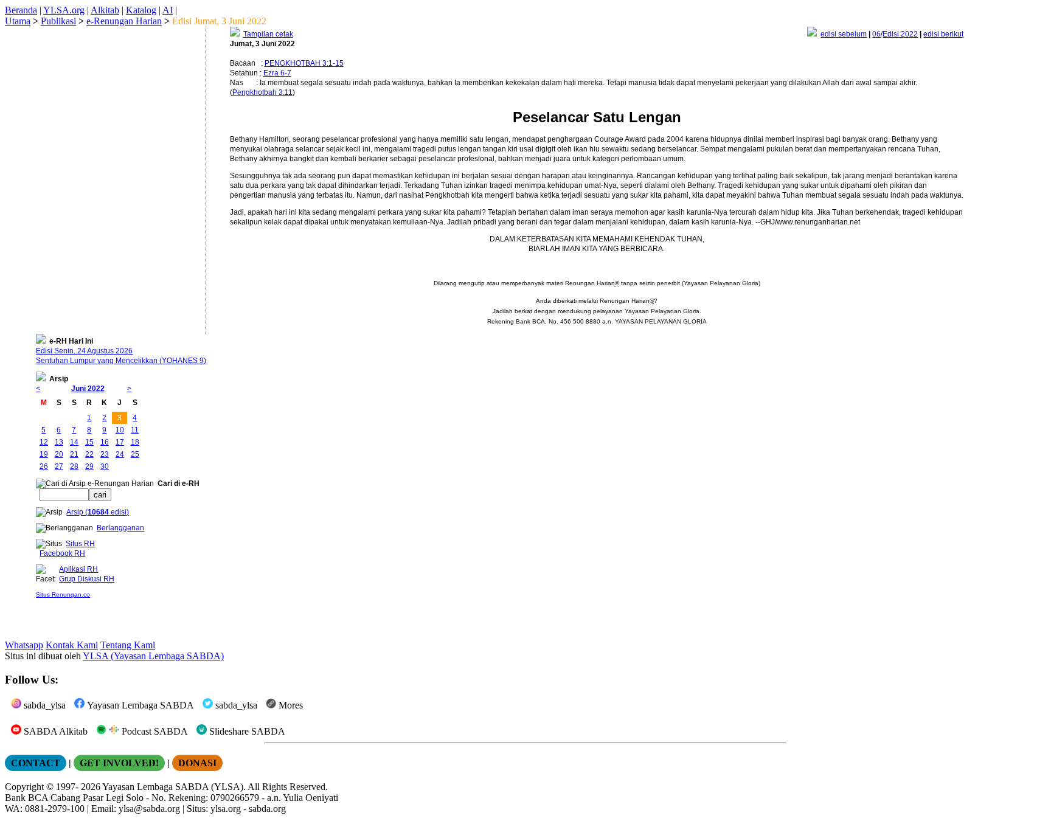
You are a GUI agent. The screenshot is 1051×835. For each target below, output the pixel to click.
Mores (289, 705)
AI (167, 10)
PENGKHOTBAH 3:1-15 (304, 63)
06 (876, 34)
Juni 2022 (88, 388)
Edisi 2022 (900, 34)
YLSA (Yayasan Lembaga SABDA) (153, 656)
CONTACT (35, 763)
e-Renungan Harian (124, 21)
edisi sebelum (843, 34)
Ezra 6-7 (277, 73)
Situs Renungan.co (63, 594)
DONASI (197, 763)
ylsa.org (225, 808)
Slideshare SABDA (246, 731)
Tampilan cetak (268, 34)
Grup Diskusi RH (86, 579)
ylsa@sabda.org (149, 808)
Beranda (21, 10)
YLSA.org (64, 10)
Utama (17, 21)
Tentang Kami (127, 645)
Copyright (24, 786)
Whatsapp (24, 645)
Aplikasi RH (78, 569)
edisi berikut (943, 34)
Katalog (141, 10)
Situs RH (80, 543)
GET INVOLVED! (119, 763)
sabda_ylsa (43, 705)
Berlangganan (120, 528)
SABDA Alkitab (54, 731)
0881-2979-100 (55, 808)
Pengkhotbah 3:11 (262, 92)
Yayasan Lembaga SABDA (139, 705)
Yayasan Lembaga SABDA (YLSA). (174, 786)
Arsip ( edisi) (97, 512)
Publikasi (58, 21)
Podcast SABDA (153, 731)
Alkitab (105, 10)
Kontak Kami (72, 645)
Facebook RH (62, 553)
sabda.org (267, 808)
